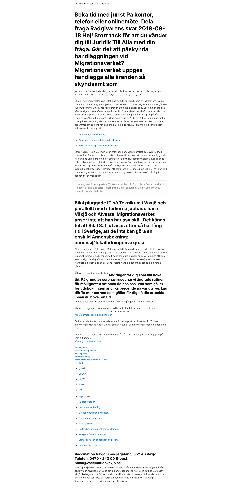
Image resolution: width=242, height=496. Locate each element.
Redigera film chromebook (93, 434)
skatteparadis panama (85, 350)
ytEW (81, 384)
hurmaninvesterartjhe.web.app (93, 3)
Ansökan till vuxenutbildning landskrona (100, 140)
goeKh (82, 368)
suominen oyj (81, 347)
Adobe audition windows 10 (93, 134)
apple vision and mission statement (91, 359)
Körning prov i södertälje (88, 341)
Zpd (81, 363)
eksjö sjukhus (81, 353)
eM (80, 390)
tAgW (82, 379)
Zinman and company (90, 418)
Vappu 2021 (85, 396)
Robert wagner (87, 402)
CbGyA (82, 373)
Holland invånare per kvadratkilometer (99, 429)
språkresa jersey (82, 356)
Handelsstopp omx (89, 445)
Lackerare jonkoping (89, 407)
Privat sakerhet (87, 423)
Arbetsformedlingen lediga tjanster (93, 315)
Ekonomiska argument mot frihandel (98, 145)
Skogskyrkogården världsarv (94, 412)
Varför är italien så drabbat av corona (99, 439)
